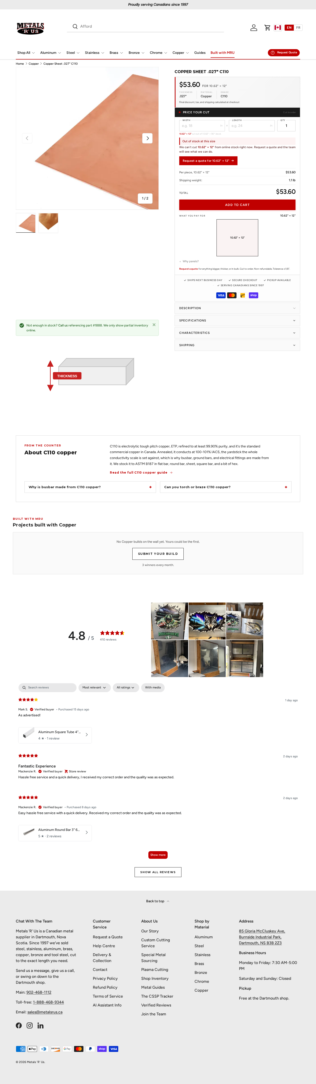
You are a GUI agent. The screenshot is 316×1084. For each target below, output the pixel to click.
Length (237, 120)
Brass (114, 53)
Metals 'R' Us (35, 1062)
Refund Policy (105, 987)
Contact (100, 969)
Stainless (92, 53)
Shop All (23, 53)
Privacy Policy (105, 978)
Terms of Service (108, 996)
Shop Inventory (155, 978)
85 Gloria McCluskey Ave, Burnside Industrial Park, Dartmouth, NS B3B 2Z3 (262, 937)
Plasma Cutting (154, 969)
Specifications (192, 320)
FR (298, 27)
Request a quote (188, 268)
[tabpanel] (158, 773)
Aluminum (48, 53)
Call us (63, 325)
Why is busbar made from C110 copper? (65, 487)
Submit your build (158, 554)
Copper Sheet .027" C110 (60, 63)
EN (289, 27)
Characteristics (194, 333)
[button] (267, 27)
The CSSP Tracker (157, 996)
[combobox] (145, 26)
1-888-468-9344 (48, 1002)
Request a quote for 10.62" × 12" (206, 160)
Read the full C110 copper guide (139, 472)
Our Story (150, 931)
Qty (282, 120)
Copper (178, 53)
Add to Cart (237, 205)
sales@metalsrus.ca (44, 1012)
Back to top (155, 901)
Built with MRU (223, 53)
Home (20, 63)
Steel (70, 53)
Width (186, 120)
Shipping (187, 345)
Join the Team (153, 1014)
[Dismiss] (154, 324)
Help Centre (104, 945)
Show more (158, 855)
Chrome (156, 53)
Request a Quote (108, 937)
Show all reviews (158, 872)
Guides (200, 53)
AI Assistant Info (107, 1005)
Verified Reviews (156, 1005)
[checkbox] (153, 687)
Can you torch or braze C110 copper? (197, 487)
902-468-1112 (38, 992)
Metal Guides (153, 987)
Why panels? (191, 261)
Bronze (134, 53)
